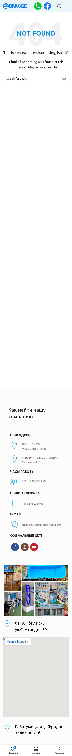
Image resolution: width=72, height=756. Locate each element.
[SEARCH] (64, 78)
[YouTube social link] (34, 547)
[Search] (59, 6)
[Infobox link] (36, 504)
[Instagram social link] (25, 547)
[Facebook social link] (15, 547)
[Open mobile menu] (67, 6)
